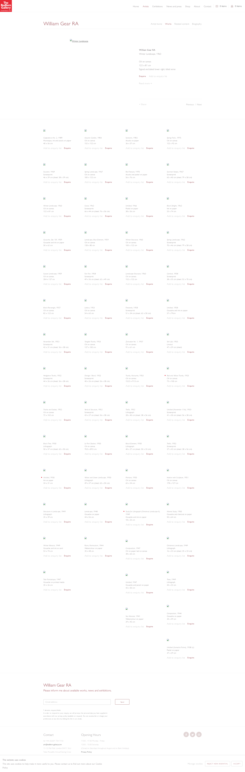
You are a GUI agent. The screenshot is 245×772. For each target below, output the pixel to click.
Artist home (156, 23)
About (197, 6)
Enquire (142, 76)
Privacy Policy (86, 752)
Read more (144, 83)
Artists (146, 6)
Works (168, 23)
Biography (197, 23)
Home (136, 6)
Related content (181, 23)
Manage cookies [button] (195, 763)
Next (199, 104)
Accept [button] (236, 764)
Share (143, 104)
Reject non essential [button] (217, 764)
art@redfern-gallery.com (52, 744)
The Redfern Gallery (6, 6)
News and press (174, 6)
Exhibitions (157, 6)
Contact (207, 6)
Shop (187, 6)
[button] (158, 76)
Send (122, 702)
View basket (232, 7)
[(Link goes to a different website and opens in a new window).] (186, 734)
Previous (190, 104)
